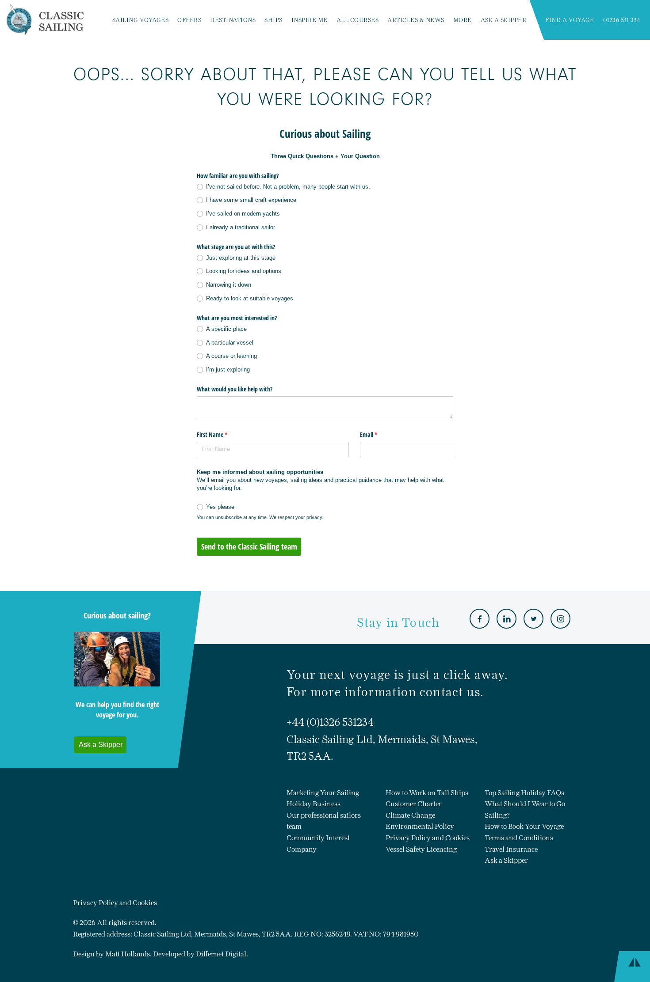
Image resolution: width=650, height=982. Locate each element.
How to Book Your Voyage (524, 826)
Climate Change (410, 815)
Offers (189, 20)
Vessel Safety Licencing (421, 849)
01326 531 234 (622, 20)
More (462, 20)
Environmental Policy (420, 826)
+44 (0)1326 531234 (330, 722)
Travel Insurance (511, 849)
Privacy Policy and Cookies (428, 838)
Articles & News (415, 20)
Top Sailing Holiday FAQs (524, 793)
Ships (273, 20)
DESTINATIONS (233, 20)
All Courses (357, 20)
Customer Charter (414, 804)
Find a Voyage (569, 20)
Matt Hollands (127, 954)
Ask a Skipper (504, 20)
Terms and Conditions (519, 838)
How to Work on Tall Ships (427, 793)
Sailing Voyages (140, 20)
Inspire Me (309, 20)
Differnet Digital (221, 954)
